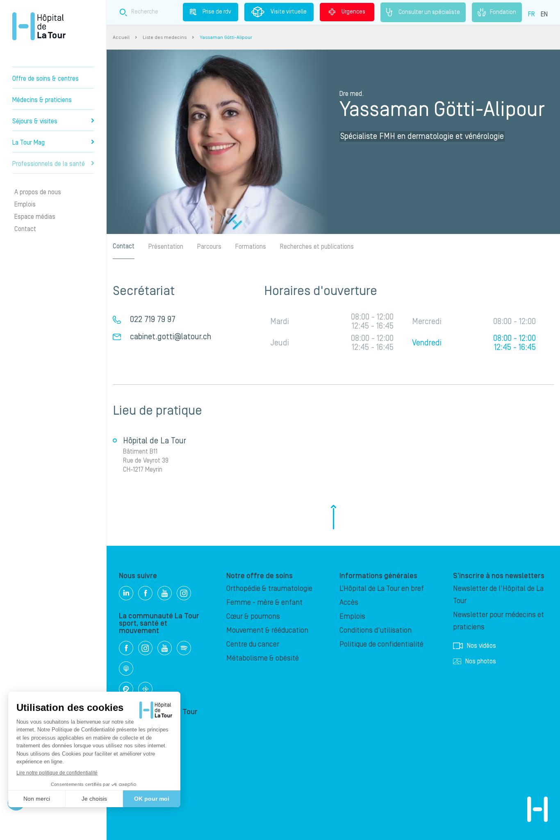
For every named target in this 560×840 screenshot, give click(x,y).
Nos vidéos (481, 645)
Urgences (353, 12)
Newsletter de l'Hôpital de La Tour (498, 594)
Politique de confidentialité (381, 644)
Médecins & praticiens (42, 100)
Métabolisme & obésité (262, 658)
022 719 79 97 (152, 319)
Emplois (25, 204)
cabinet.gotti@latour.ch (170, 336)
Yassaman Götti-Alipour (226, 37)
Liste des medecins (165, 37)
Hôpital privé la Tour (39, 26)
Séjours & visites (34, 121)
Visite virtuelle (289, 12)
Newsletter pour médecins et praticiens (498, 621)
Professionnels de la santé (48, 164)
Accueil (121, 37)
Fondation (503, 12)
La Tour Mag (28, 142)
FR (531, 14)
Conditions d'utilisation (375, 630)
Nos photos (480, 661)
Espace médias (34, 216)
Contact (25, 229)
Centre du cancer (252, 644)
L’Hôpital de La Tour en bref (381, 588)
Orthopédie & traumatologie (269, 588)
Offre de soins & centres (45, 78)
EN (544, 14)
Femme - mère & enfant (264, 602)
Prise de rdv (217, 12)
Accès (348, 602)
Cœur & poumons (253, 616)
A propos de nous (37, 192)
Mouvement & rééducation (267, 630)
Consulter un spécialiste (429, 12)
